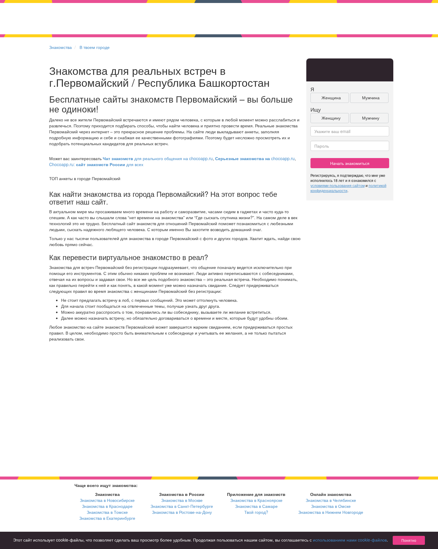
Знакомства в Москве (182, 500)
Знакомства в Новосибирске (107, 500)
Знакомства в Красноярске (256, 500)
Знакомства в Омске (331, 506)
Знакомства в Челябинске (331, 500)
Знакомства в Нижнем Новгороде (330, 512)
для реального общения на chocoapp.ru (158, 158)
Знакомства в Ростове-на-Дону (182, 512)
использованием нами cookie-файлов (350, 540)
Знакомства (60, 47)
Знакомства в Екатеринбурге (107, 518)
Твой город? (256, 512)
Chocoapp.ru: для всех (96, 164)
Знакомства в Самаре (256, 506)
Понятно (408, 540)
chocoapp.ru (255, 158)
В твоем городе (95, 47)
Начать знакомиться (349, 163)
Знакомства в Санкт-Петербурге (181, 506)
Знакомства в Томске (107, 512)
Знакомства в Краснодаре (107, 506)
